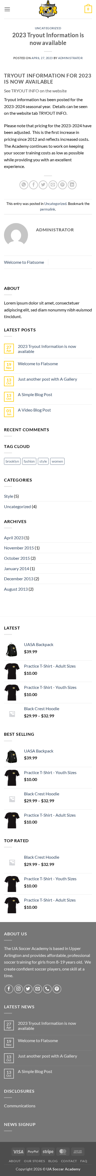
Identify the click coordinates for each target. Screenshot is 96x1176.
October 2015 (17, 558)
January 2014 (16, 568)
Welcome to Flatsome (24, 262)
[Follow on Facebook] (9, 989)
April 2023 (13, 537)
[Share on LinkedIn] (72, 184)
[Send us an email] (37, 989)
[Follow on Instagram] (18, 989)
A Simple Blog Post (35, 394)
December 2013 (18, 578)
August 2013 (16, 588)
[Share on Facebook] (33, 184)
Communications (19, 1105)
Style (8, 496)
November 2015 (19, 547)
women (57, 461)
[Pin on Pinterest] (62, 184)
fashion (29, 461)
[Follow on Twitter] (28, 989)
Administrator (70, 58)
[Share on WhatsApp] (23, 184)
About (15, 1161)
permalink (47, 209)
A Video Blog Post (34, 409)
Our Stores (34, 1161)
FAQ (83, 1161)
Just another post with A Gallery (47, 378)
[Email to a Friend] (53, 184)
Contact (69, 1161)
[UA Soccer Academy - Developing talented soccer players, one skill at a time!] (48, 9)
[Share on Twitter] (43, 184)
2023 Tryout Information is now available (47, 349)
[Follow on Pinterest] (57, 989)
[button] (7, 9)
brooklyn (12, 461)
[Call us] (47, 989)
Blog (53, 1161)
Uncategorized (48, 28)
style (43, 461)
